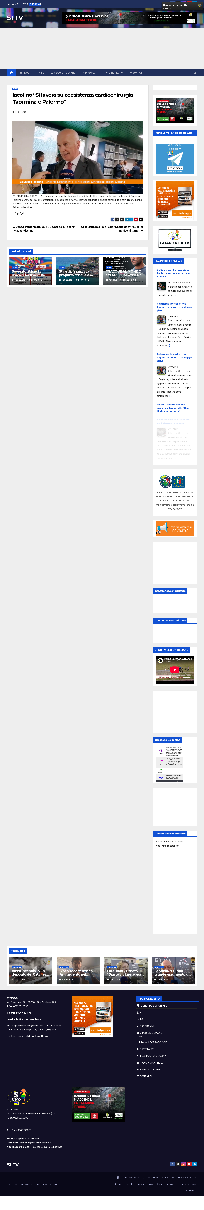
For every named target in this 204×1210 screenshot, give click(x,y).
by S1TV (179, 781)
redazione (36, 280)
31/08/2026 (19, 979)
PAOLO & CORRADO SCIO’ (153, 1042)
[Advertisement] (102, 48)
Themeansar (57, 1184)
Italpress (17, 967)
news (15, 89)
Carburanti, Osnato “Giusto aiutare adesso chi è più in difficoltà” (125, 974)
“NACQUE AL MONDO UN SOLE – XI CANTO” (123, 273)
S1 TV (15, 18)
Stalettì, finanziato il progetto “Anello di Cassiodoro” (75, 274)
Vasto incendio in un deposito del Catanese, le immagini (30, 974)
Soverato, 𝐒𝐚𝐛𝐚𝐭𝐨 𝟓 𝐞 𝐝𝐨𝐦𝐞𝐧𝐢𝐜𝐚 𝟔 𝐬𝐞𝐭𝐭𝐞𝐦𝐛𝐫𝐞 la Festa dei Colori (28, 274)
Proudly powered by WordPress (21, 1184)
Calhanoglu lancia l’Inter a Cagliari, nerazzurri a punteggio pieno (174, 295)
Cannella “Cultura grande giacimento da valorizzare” (172, 974)
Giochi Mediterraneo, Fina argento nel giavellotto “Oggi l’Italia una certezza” (173, 396)
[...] (175, 283)
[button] (195, 73)
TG (140, 1037)
